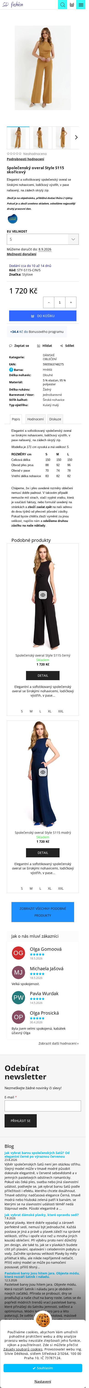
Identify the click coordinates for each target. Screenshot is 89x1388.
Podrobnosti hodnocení (25, 159)
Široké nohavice (53, 400)
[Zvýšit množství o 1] (70, 302)
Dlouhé (48, 375)
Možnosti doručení (21, 254)
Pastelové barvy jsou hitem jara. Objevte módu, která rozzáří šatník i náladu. (42, 1275)
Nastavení (42, 1381)
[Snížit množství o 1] (48, 302)
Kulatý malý (51, 405)
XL (49, 711)
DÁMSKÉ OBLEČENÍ (50, 357)
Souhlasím (45, 1368)
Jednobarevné (52, 395)
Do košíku (46, 316)
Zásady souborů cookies (22, 1349)
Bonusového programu (46, 331)
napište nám (32, 521)
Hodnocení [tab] (35, 419)
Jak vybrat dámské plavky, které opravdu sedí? (42, 1215)
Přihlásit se (21, 1121)
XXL (60, 711)
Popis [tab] (16, 419)
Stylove (27, 274)
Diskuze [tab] (55, 419)
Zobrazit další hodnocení (57, 1043)
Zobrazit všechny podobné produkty (43, 912)
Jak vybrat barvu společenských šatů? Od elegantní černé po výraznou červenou (37, 1154)
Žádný (47, 389)
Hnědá (47, 369)
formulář (51, 502)
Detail (43, 675)
